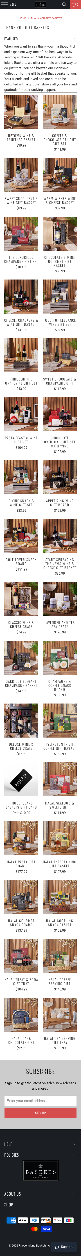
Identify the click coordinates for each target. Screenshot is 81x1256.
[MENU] (2, 4)
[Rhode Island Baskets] (40, 4)
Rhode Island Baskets (33, 1245)
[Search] (64, 4)
